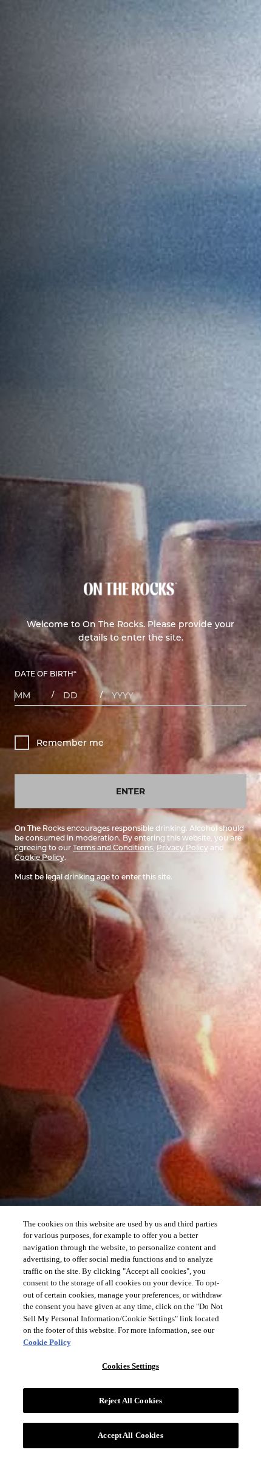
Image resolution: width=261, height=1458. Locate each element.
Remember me (70, 742)
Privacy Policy (182, 847)
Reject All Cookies (130, 1400)
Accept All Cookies (130, 1435)
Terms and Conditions (113, 847)
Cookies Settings (130, 1365)
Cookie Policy (39, 857)
